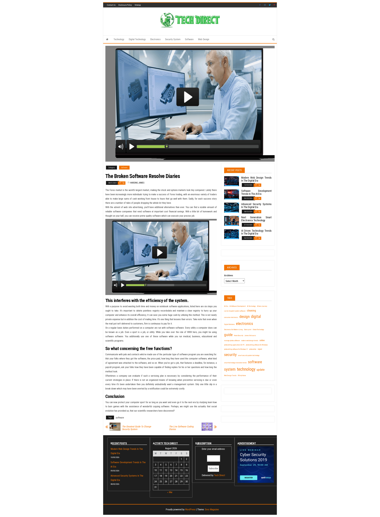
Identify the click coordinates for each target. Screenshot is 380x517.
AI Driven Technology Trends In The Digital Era (256, 232)
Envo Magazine (212, 509)
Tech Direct (219, 475)
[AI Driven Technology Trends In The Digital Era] (231, 234)
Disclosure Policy (125, 5)
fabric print (247, 330)
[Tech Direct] (107, 39)
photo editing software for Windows (257, 345)
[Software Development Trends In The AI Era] (231, 194)
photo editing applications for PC (234, 345)
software (119, 417)
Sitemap (138, 5)
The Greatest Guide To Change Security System (136, 428)
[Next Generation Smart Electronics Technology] (231, 220)
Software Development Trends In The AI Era (256, 192)
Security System (172, 39)
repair (260, 349)
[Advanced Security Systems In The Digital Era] (231, 207)
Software (189, 39)
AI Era (226, 306)
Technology (119, 39)
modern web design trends (249, 341)
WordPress (190, 509)
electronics (244, 323)
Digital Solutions (229, 324)
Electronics (155, 39)
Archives (228, 275)
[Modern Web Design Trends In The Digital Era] (231, 180)
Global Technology (258, 330)
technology (246, 369)
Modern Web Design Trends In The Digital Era (256, 179)
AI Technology (251, 306)
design (244, 316)
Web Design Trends (230, 375)
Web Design (203, 39)
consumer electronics (231, 317)
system (230, 369)
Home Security (238, 335)
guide (228, 334)
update (261, 369)
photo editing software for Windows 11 (236, 349)
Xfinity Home (242, 375)
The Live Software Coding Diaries (181, 428)
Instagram (265, 5)
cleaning (251, 310)
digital (256, 316)
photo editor (252, 349)
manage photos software (232, 341)
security (230, 354)
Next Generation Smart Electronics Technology (256, 219)
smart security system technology (248, 355)
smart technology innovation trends (235, 363)
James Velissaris (250, 335)
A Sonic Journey (262, 306)
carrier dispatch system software (235, 311)
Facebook (260, 5)
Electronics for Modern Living (233, 330)
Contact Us (111, 5)
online (262, 340)
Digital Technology (137, 39)
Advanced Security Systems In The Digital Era (256, 206)
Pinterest (274, 5)
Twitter (269, 5)
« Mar (169, 492)
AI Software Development (237, 306)
